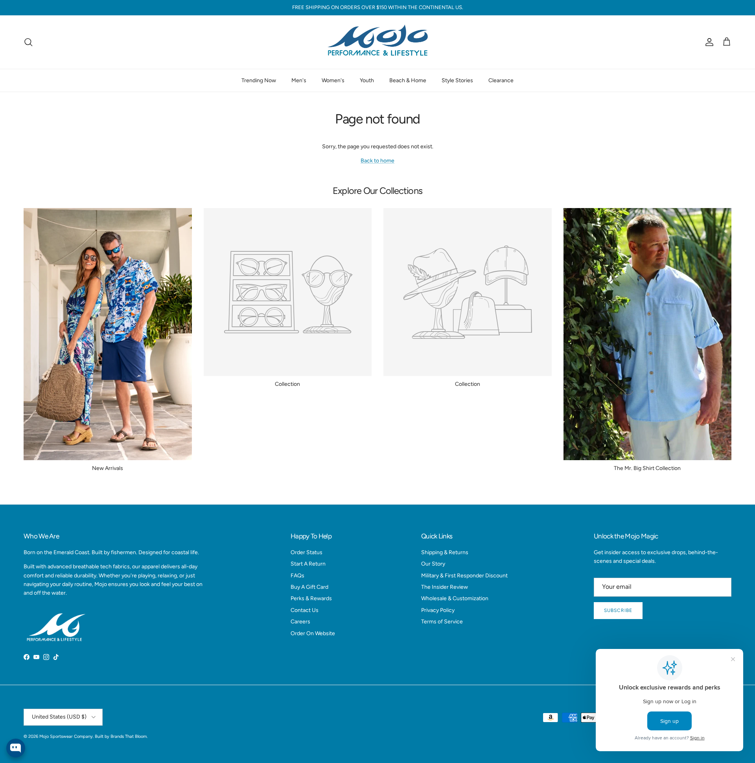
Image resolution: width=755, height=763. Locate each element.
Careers (300, 621)
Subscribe (618, 610)
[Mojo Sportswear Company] (377, 42)
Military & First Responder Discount (464, 575)
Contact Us (305, 610)
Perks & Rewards (311, 598)
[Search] (28, 42)
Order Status (306, 552)
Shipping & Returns (444, 552)
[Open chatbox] (15, 748)
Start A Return (308, 563)
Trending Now (258, 80)
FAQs (297, 575)
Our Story (433, 563)
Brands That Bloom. (128, 736)
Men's (298, 80)
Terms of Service (442, 621)
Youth (367, 80)
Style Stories (457, 80)
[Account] (708, 42)
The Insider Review (444, 587)
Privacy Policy (438, 610)
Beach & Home (407, 80)
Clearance (501, 80)
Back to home (377, 160)
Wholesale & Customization (454, 598)
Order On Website (313, 633)
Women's (333, 80)
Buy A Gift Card (309, 587)
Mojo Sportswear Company (66, 736)
